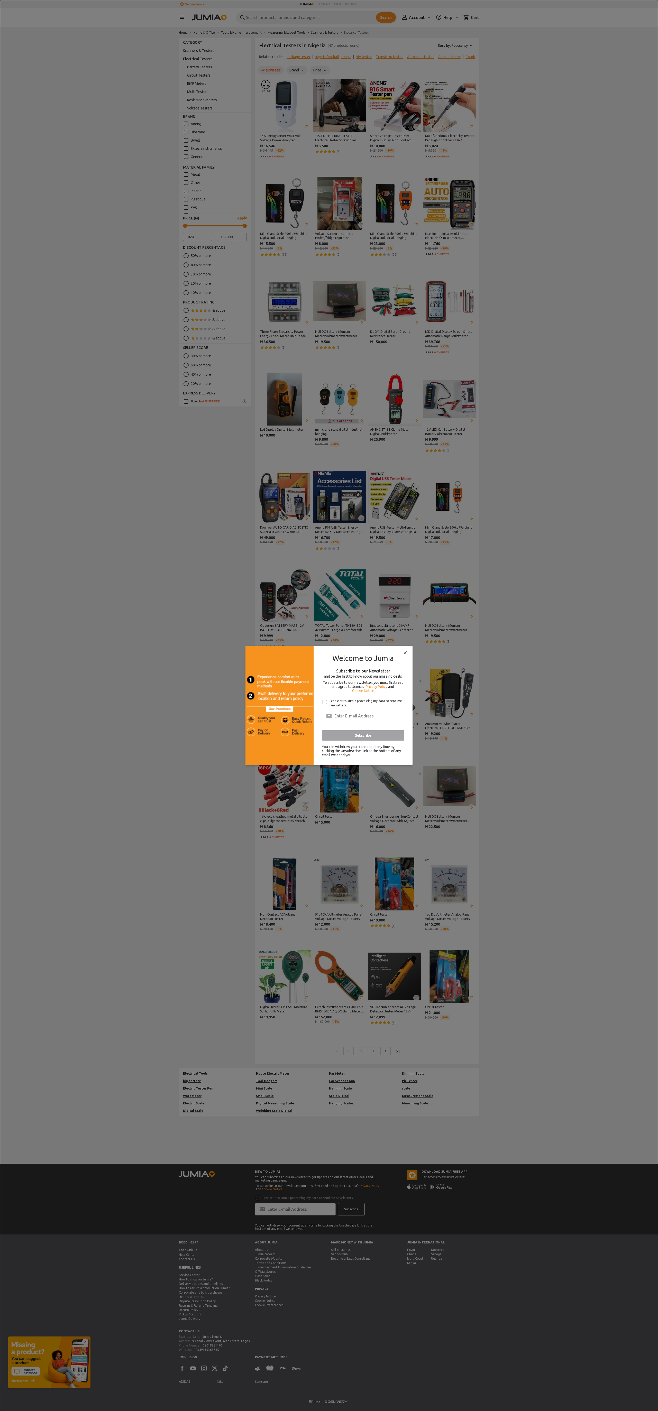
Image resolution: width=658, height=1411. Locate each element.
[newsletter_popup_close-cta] (405, 653)
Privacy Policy (376, 687)
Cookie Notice (363, 691)
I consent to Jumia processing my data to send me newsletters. (366, 703)
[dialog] (329, 705)
